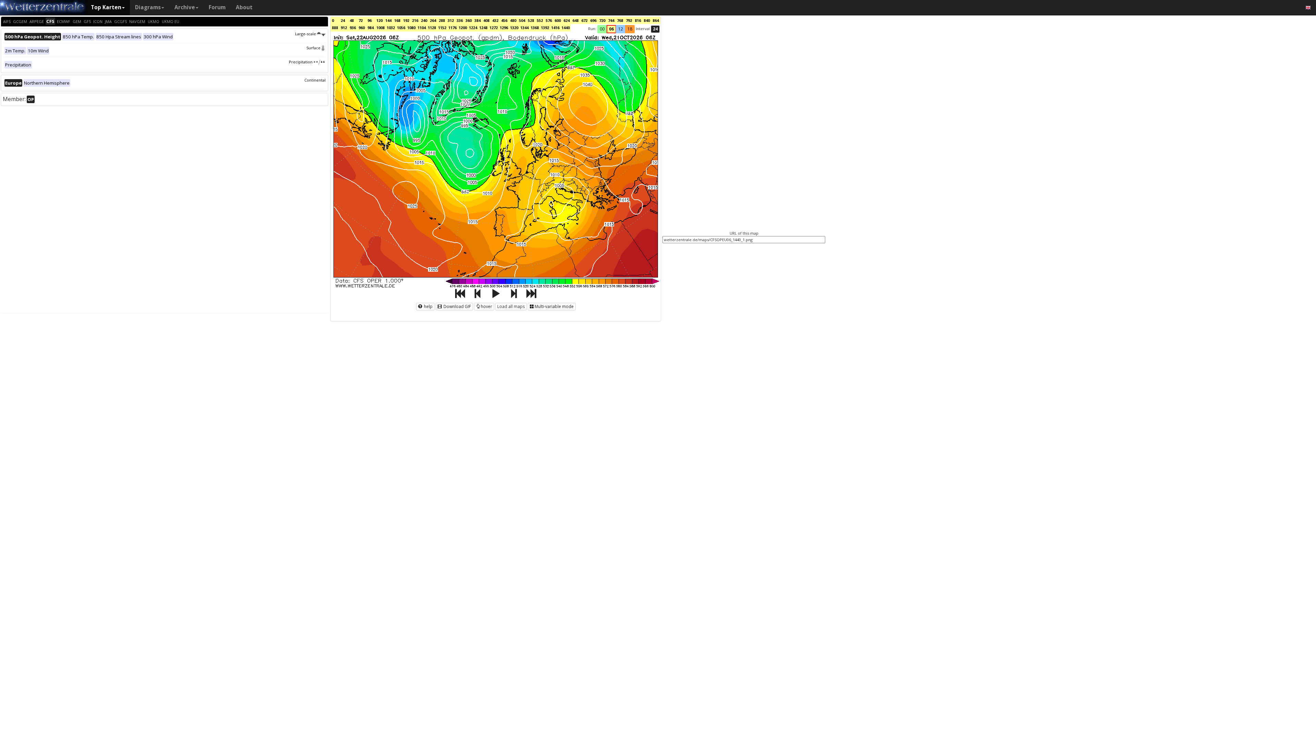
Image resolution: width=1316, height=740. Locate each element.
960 (361, 27)
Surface (313, 47)
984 (370, 27)
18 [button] (629, 29)
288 (442, 20)
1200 (463, 27)
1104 (421, 27)
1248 (483, 27)
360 (468, 20)
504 (522, 20)
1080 (411, 27)
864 (656, 20)
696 (593, 20)
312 (451, 20)
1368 (535, 27)
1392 (545, 27)
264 (433, 20)
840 (647, 20)
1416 (555, 27)
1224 (473, 27)
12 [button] (620, 29)
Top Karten (106, 7)
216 (415, 20)
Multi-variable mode (554, 306)
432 (495, 20)
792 (629, 20)
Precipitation (301, 61)
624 (566, 20)
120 (379, 20)
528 (531, 20)
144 (388, 20)
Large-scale (305, 33)
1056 (401, 27)
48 (352, 20)
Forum (217, 7)
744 (611, 20)
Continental (315, 80)
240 (424, 20)
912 (344, 27)
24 (343, 20)
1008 (380, 27)
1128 (432, 27)
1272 (493, 27)
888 (335, 27)
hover (486, 306)
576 (549, 20)
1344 (524, 27)
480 (513, 20)
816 (638, 20)
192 (406, 20)
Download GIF (456, 306)
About (244, 7)
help (427, 306)
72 (360, 20)
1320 (514, 27)
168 (397, 20)
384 (477, 20)
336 (459, 20)
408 (486, 20)
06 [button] (611, 29)
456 (504, 20)
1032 (391, 27)
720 (602, 20)
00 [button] (602, 29)
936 (353, 27)
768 (620, 20)
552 (540, 20)
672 (584, 20)
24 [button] (655, 29)
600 (558, 20)
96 (369, 20)
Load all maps (511, 306)
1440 (565, 27)
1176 (452, 27)
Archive (184, 7)
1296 (504, 27)
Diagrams (148, 7)
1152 (442, 27)
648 (575, 20)
